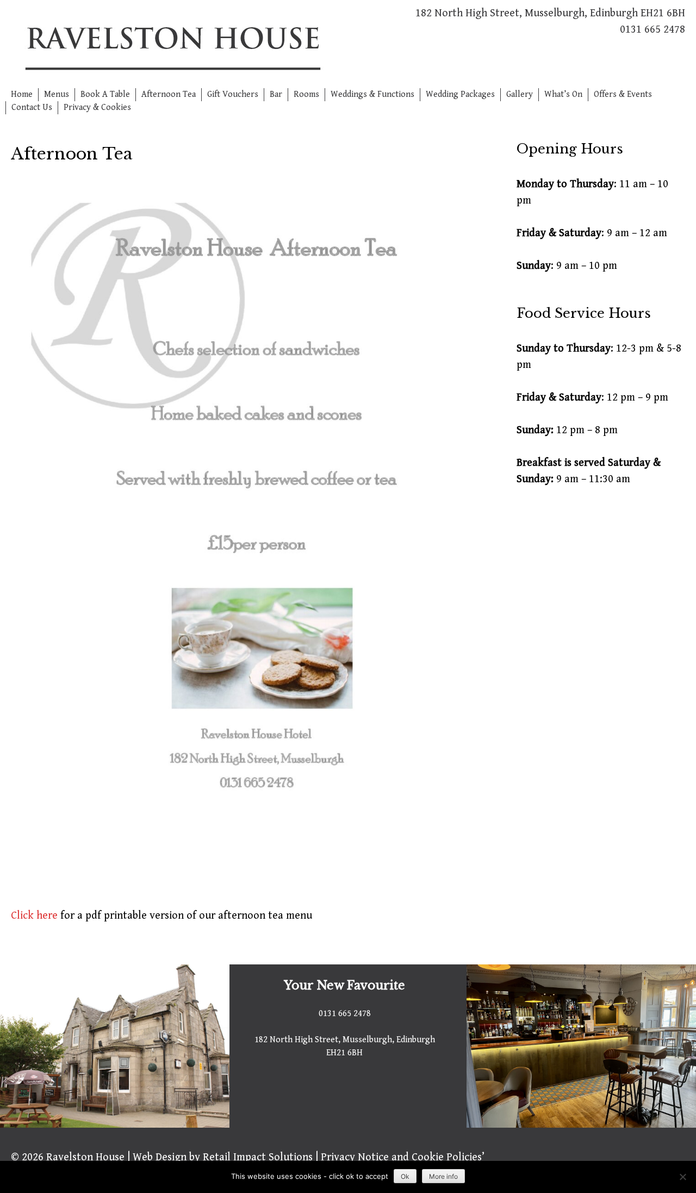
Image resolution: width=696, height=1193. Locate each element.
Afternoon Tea (168, 94)
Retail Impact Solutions (258, 1157)
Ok (405, 1176)
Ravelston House (85, 1157)
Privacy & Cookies (97, 107)
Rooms (306, 94)
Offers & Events (623, 94)
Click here (34, 915)
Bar (276, 94)
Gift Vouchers (232, 94)
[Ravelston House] (171, 44)
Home (22, 94)
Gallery (519, 94)
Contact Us (31, 107)
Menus (56, 94)
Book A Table (105, 94)
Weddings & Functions (372, 94)
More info (443, 1176)
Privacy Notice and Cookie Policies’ (401, 1157)
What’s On (563, 94)
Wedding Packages (460, 94)
